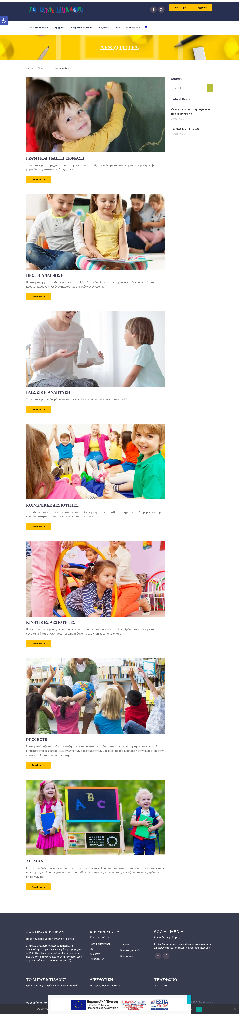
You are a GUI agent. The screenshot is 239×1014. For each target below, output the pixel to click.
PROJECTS (36, 739)
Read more (38, 179)
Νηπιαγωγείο (127, 956)
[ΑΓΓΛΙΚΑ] (95, 817)
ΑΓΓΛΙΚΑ (34, 861)
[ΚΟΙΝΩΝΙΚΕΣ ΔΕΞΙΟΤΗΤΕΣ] (95, 461)
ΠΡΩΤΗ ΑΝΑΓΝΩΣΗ (45, 275)
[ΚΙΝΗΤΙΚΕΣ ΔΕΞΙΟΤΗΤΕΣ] (95, 578)
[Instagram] (161, 9)
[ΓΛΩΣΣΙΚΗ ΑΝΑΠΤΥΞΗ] (95, 348)
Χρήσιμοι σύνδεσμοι (103, 937)
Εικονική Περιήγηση (100, 944)
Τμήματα (59, 27)
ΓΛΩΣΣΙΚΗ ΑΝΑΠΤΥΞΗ (48, 392)
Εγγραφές (202, 7)
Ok (199, 1009)
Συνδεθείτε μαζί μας (167, 937)
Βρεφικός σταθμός (130, 950)
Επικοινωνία (133, 27)
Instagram (95, 954)
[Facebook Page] (153, 9)
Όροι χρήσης (34, 1002)
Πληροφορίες (97, 959)
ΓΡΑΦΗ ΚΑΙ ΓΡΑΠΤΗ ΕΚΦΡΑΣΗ (55, 158)
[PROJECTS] (95, 695)
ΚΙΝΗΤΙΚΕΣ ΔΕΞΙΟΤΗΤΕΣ (51, 622)
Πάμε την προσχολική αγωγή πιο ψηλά (50, 938)
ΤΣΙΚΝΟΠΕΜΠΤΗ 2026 (185, 128)
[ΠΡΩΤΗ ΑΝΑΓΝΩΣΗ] (95, 231)
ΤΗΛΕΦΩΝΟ (165, 979)
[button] (4, 20)
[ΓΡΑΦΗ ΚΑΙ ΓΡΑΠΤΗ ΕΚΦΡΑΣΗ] (95, 114)
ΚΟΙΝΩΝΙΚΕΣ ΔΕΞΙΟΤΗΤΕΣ (52, 505)
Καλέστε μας (180, 7)
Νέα (118, 27)
